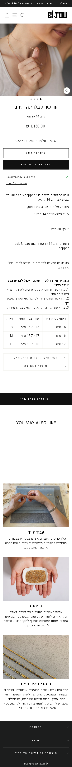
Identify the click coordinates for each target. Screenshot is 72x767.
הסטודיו (35, 727)
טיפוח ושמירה (36, 366)
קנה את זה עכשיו (36, 164)
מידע (35, 741)
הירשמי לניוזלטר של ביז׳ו (35, 753)
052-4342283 (25, 141)
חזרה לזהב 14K (33, 399)
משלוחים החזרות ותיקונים (36, 358)
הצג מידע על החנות (16, 183)
